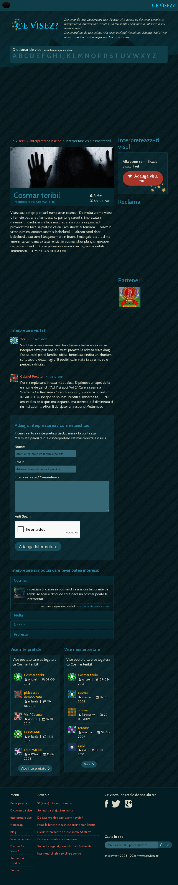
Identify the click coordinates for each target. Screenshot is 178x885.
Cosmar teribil (34, 675)
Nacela (20, 624)
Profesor (21, 634)
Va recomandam (20, 839)
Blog (13, 832)
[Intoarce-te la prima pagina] (35, 24)
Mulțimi (20, 615)
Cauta (164, 844)
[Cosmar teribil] (62, 167)
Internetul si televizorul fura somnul (59, 853)
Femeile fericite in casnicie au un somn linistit (66, 824)
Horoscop (16, 824)
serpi (81, 745)
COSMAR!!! (32, 732)
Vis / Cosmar (33, 714)
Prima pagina (18, 803)
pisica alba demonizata (33, 695)
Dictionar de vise (21, 810)
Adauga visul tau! (145, 178)
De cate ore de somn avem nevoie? (60, 817)
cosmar (83, 693)
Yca (23, 339)
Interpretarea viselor (45, 141)
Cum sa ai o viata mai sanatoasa (57, 839)
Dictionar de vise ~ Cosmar (94, 606)
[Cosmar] (20, 593)
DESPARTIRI (33, 750)
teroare (83, 728)
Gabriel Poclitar (31, 376)
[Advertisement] (89, 99)
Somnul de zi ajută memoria (55, 810)
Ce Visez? (163, 5)
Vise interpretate (34, 768)
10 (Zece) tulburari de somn (54, 803)
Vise (88, 764)
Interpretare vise (21, 817)
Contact (15, 870)
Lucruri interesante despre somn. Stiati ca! (64, 832)
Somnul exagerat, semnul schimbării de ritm (64, 846)
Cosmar (20, 580)
